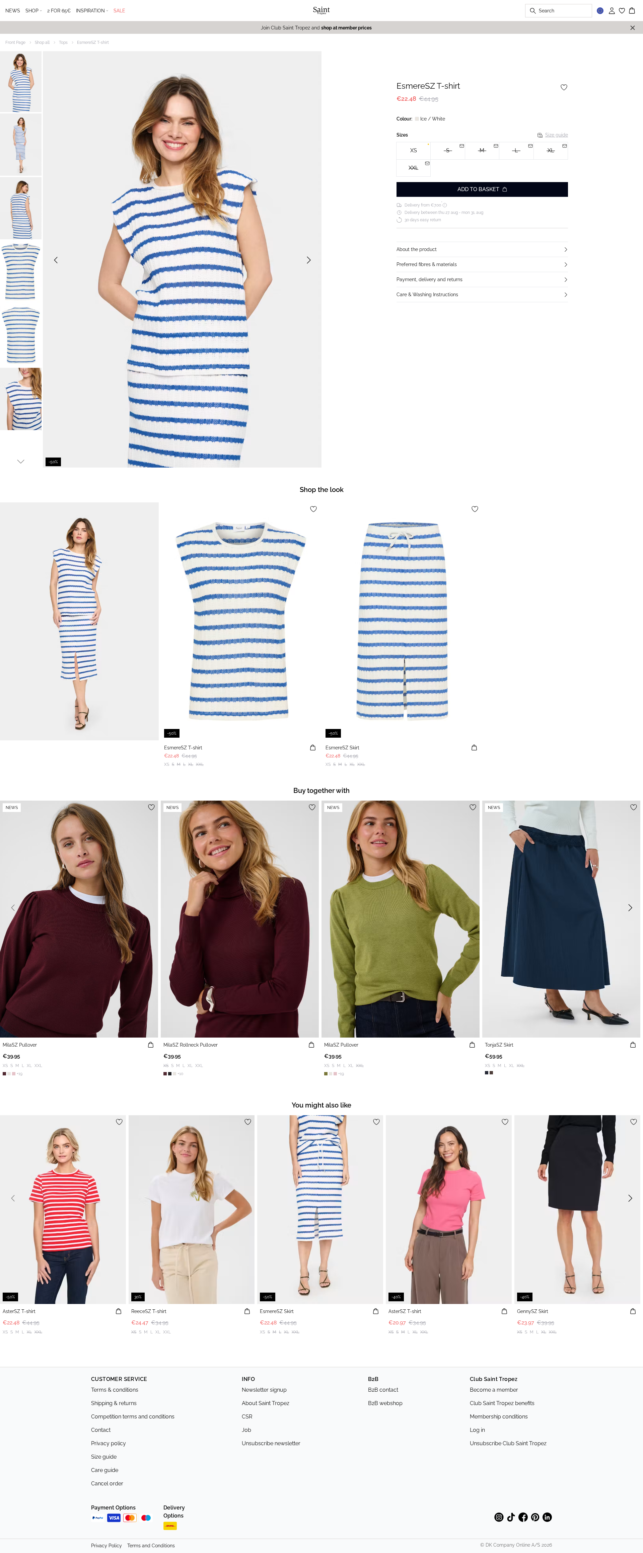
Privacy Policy (106, 1545)
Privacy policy (108, 1443)
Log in (477, 1430)
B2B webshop (385, 1403)
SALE (119, 10)
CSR (247, 1416)
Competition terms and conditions (132, 1416)
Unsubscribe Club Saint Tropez (508, 1443)
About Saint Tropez (265, 1403)
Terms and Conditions (151, 1545)
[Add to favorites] (564, 87)
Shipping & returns (114, 1403)
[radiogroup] (482, 159)
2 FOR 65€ (59, 10)
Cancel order (107, 1483)
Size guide (556, 135)
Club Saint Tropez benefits (502, 1403)
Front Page (15, 42)
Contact (101, 1430)
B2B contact (383, 1390)
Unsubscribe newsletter (271, 1443)
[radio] (413, 150)
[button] (482, 249)
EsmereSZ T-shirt (93, 42)
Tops (63, 42)
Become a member (494, 1390)
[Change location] (600, 10)
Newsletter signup (264, 1390)
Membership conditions (499, 1416)
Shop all (42, 42)
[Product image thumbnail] (21, 81)
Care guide (104, 1470)
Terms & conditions (114, 1390)
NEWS (12, 10)
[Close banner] (633, 28)
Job (246, 1430)
